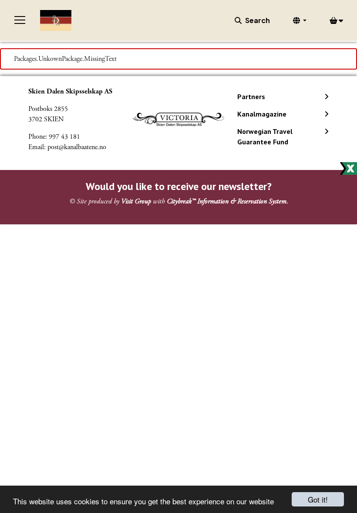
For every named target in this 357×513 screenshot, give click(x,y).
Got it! (318, 499)
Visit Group (136, 201)
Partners (251, 96)
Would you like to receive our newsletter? (179, 186)
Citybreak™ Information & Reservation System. (227, 201)
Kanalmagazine (261, 114)
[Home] (55, 20)
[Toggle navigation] (20, 20)
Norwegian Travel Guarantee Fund (265, 136)
